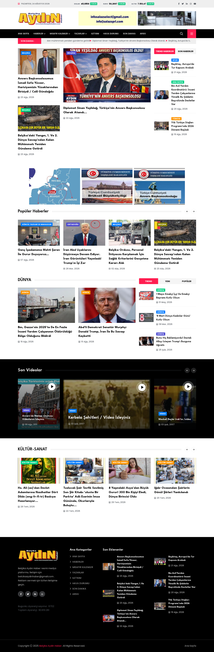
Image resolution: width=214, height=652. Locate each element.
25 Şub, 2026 (165, 349)
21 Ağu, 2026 (180, 72)
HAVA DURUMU (111, 33)
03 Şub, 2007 (77, 423)
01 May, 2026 (165, 302)
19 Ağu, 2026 (180, 134)
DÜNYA (25, 292)
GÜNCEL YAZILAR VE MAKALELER (36, 224)
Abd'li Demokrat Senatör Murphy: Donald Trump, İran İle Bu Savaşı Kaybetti (102, 332)
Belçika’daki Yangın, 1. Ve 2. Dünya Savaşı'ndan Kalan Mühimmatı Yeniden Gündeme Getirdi (130, 591)
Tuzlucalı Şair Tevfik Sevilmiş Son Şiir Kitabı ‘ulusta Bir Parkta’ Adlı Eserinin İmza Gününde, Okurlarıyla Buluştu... (83, 497)
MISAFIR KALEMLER (59, 33)
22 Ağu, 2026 (72, 118)
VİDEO (26, 410)
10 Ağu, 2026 (87, 341)
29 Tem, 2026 (118, 502)
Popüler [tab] (186, 281)
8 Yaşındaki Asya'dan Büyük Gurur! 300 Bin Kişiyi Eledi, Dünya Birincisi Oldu (129, 492)
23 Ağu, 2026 (27, 97)
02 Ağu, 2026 (118, 268)
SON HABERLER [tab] (185, 51)
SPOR (175, 60)
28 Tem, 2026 (28, 506)
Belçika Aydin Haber (50, 645)
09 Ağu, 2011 (31, 424)
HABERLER (38, 33)
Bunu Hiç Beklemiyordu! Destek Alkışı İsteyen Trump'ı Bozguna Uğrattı (173, 341)
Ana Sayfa (190, 645)
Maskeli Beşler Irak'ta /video (175, 419)
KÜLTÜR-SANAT (29, 462)
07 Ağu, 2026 (27, 259)
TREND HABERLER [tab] (165, 51)
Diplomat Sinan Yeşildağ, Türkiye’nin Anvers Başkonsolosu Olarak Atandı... (67, 40)
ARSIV (143, 33)
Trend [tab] (148, 281)
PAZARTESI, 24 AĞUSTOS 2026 (35, 3)
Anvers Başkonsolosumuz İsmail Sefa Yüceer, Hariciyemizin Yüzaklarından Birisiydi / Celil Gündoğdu (130, 564)
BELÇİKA (26, 53)
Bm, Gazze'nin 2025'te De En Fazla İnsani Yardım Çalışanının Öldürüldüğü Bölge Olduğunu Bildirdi (45, 332)
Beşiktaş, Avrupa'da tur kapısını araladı (125, 40)
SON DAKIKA (129, 33)
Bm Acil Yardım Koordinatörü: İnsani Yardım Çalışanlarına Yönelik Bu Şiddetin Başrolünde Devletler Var (182, 580)
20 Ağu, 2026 (181, 108)
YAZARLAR (79, 33)
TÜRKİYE (176, 118)
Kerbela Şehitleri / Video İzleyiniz (99, 418)
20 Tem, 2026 (164, 497)
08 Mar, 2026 (165, 324)
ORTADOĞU (72, 224)
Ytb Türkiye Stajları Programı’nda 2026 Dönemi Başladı (182, 126)
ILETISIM (95, 33)
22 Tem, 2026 (73, 511)
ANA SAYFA (23, 33)
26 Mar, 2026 (72, 268)
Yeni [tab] (167, 281)
